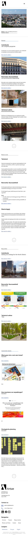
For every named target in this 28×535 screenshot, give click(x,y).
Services (4, 520)
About (19, 523)
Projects (10, 520)
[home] (3, 3)
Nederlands (4, 529)
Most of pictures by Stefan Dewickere (15, 533)
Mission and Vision (6, 523)
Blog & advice (17, 520)
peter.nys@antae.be (8, 505)
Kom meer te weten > (6, 54)
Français (12, 529)
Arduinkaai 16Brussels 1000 (4, 492)
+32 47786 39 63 (8, 508)
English (18, 529)
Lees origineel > (5, 360)
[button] (24, 3)
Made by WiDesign (15, 532)
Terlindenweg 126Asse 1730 (5, 496)
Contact (14, 523)
